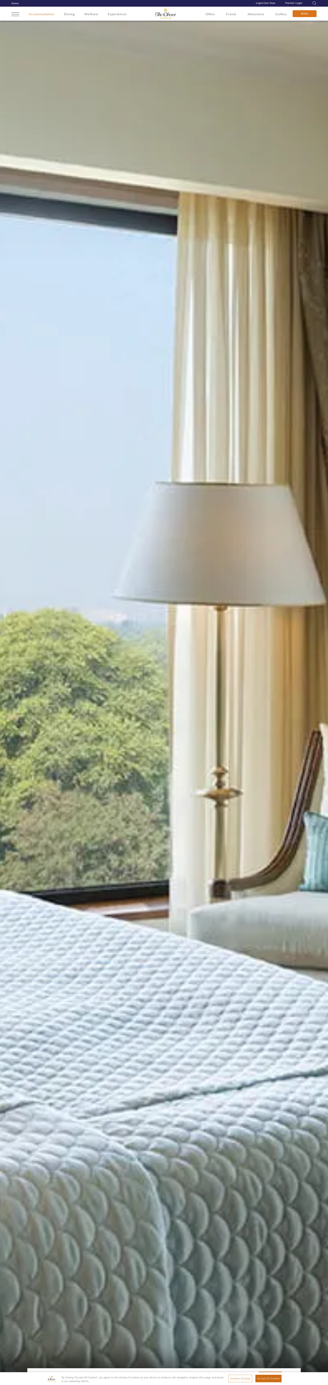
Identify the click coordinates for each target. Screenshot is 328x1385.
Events (231, 14)
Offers (210, 14)
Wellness (91, 14)
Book (304, 13)
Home (15, 3)
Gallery (281, 14)
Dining (69, 14)
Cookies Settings (240, 1378)
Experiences (117, 14)
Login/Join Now (265, 3)
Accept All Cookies (268, 1378)
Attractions (255, 14)
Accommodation (41, 14)
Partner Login (293, 3)
